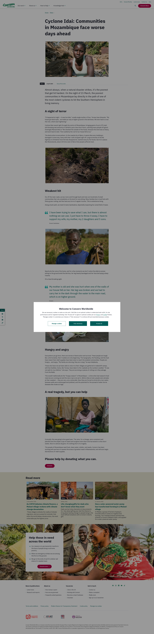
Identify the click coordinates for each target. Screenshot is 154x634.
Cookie (105, 314)
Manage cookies (57, 323)
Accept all (99, 323)
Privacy (98, 314)
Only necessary (78, 323)
